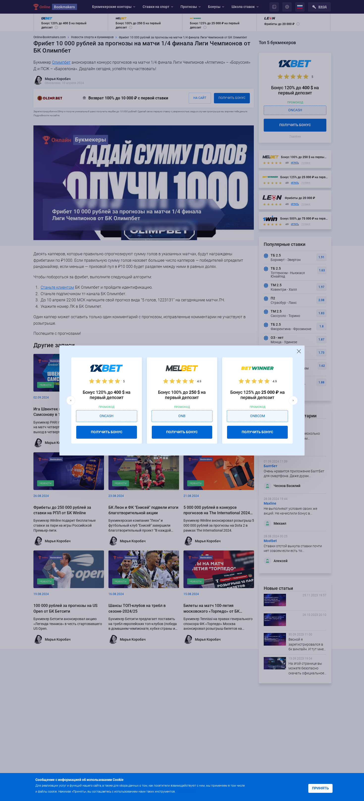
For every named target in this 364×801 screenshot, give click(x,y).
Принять (320, 788)
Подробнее (186, 791)
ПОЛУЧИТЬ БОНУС (106, 432)
